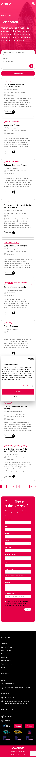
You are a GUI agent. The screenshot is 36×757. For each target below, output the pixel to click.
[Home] (6, 4)
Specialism (8, 541)
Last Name (8, 547)
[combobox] (18, 61)
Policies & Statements (18, 751)
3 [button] (9, 486)
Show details (27, 386)
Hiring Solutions (6, 650)
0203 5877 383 (10, 697)
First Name (8, 519)
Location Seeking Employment (14, 576)
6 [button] (22, 486)
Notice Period (9, 569)
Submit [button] (28, 609)
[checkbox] (5, 601)
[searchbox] (18, 55)
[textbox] (18, 522)
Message (7, 582)
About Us (4, 644)
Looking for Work (6, 647)
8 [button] (31, 486)
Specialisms (5, 654)
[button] (33, 3)
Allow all (18, 391)
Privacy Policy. (21, 605)
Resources (4, 657)
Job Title (7, 533)
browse (22, 596)
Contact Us (4, 667)
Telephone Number (10, 554)
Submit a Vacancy (6, 664)
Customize (17, 397)
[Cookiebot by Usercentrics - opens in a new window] (26, 359)
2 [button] (5, 486)
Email (6, 526)
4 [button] (13, 486)
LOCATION (5, 59)
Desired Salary (9, 562)
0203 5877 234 (10, 684)
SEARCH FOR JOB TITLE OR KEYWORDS (13, 52)
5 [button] (18, 486)
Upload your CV (9, 593)
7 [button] (26, 486)
